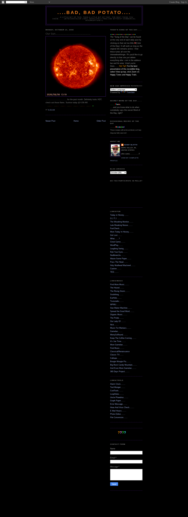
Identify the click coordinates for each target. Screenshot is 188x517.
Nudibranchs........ (117, 255)
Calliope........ (116, 358)
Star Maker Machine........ (121, 308)
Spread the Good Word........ (122, 311)
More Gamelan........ (118, 345)
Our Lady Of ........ (118, 321)
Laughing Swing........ (119, 248)
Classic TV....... (117, 355)
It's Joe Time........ (118, 341)
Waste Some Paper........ (120, 258)
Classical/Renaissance (120, 351)
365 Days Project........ (120, 371)
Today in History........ (119, 215)
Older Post (101, 121)
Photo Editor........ (117, 414)
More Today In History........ (122, 232)
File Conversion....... (118, 417)
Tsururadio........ (117, 301)
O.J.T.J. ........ (116, 218)
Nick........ (114, 325)
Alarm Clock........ (117, 384)
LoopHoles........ (117, 394)
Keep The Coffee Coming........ (123, 338)
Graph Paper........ (117, 401)
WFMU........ (115, 304)
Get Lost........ (116, 235)
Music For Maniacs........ (120, 328)
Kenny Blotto (130, 145)
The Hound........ (117, 288)
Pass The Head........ (119, 262)
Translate (131, 92)
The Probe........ (117, 318)
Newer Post (50, 121)
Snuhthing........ (116, 294)
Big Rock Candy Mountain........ (123, 365)
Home (76, 121)
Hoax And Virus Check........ (122, 407)
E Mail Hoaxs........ (118, 411)
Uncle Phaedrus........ (119, 397)
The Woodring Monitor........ (121, 222)
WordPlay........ (116, 245)
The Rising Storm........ (120, 291)
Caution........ (115, 268)
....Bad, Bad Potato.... (94, 12)
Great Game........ (117, 242)
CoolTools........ (116, 391)
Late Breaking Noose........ (121, 225)
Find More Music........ (119, 284)
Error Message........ (118, 404)
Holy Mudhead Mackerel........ (122, 265)
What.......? (115, 238)
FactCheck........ (117, 228)
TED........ (114, 272)
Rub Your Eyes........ (119, 252)
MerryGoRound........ (119, 335)
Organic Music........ (118, 314)
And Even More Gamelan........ (123, 368)
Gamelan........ (116, 331)
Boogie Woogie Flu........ (120, 361)
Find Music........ (117, 348)
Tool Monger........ (117, 387)
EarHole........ (116, 298)
